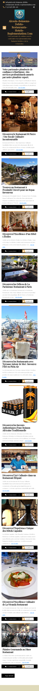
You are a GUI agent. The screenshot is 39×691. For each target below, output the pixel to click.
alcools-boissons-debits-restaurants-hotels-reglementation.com (20, 27)
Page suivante (9, 676)
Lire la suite (21, 87)
